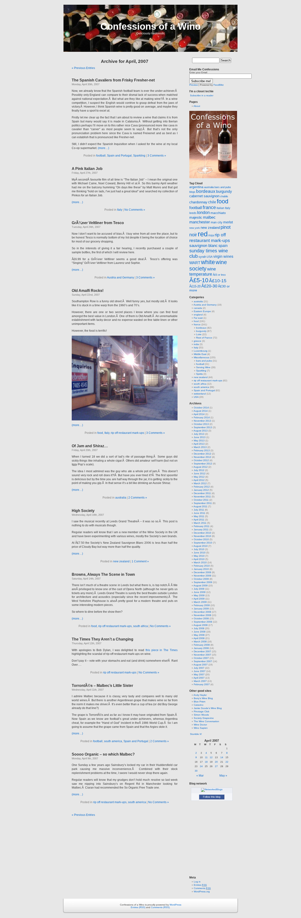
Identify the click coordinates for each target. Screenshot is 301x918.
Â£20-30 (209, 286)
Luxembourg (200, 351)
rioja (211, 235)
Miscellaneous (201, 357)
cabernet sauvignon (204, 196)
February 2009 (202, 605)
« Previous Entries (83, 68)
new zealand (121, 561)
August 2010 (201, 546)
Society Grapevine (204, 718)
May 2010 (199, 556)
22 (227, 762)
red (203, 234)
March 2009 (200, 602)
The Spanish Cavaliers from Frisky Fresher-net (113, 80)
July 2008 (199, 628)
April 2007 (199, 677)
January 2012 (201, 490)
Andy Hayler (200, 695)
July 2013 (199, 434)
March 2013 (200, 447)
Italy (119, 209)
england (198, 314)
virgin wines (223, 256)
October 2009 (201, 579)
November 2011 (202, 496)
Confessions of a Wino (150, 26)
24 (201, 766)
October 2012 (201, 460)
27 (216, 766)
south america (113, 741)
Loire (199, 334)
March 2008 (200, 641)
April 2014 (199, 414)
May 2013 (199, 440)
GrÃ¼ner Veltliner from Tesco (98, 223)
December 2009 (202, 572)
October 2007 (201, 658)
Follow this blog (211, 796)
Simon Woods (201, 714)
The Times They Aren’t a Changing (102, 639)
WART (194, 263)
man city (216, 222)
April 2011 (199, 519)
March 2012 (200, 483)
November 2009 (202, 575)
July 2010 (199, 549)
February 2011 (202, 526)
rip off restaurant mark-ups (127, 433)
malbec (209, 217)
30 (196, 770)
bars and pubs (222, 187)
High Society (83, 511)
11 (206, 757)
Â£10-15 (217, 280)
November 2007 (202, 654)
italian (220, 208)
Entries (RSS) (138, 907)
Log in (197, 881)
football (101, 155)
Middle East (200, 354)
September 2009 (203, 582)
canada (198, 308)
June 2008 (200, 631)
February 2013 (202, 450)
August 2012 (201, 467)
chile (212, 202)
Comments (202, 888)
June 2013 (200, 437)
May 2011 (199, 516)
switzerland (200, 393)
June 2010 (200, 552)
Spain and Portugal (119, 155)
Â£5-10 (198, 280)
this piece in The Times (162, 650)
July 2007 (199, 668)
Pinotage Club (201, 711)
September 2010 (203, 542)
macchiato (218, 213)
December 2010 (202, 532)
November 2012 (202, 457)
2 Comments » (137, 497)
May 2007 (199, 674)
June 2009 (200, 592)
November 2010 (202, 536)
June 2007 (200, 671)
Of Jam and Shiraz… (90, 446)
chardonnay (198, 202)
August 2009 (201, 585)
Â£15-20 (195, 286)
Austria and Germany (120, 277)
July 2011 (199, 509)
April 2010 (199, 559)
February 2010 (202, 565)
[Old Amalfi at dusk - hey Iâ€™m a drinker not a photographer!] (125, 419)
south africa (140, 626)
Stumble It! (195, 734)
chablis (224, 196)
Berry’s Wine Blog (203, 698)
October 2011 (201, 500)
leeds (192, 213)
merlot (228, 222)
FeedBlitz (219, 85)
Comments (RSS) (160, 907)
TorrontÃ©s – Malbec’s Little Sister (102, 686)
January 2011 (201, 529)
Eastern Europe (202, 311)
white (208, 262)
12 (211, 757)
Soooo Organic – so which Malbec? (103, 754)
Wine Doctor (200, 724)
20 (216, 762)
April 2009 (199, 598)
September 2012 (203, 463)
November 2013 (202, 420)
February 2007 (202, 684)
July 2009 (199, 589)
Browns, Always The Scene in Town (103, 574)
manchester (199, 222)
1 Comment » (140, 561)
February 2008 (202, 645)
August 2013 (201, 430)
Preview (193, 85)
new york (194, 227)
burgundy (224, 191)
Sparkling (139, 155)
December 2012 (202, 453)
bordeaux (205, 191)
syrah (202, 256)
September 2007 (203, 661)
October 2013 (201, 424)
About (197, 106)
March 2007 (200, 681)
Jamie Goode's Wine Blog (208, 708)
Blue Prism (199, 701)
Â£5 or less (219, 274)
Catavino (198, 705)
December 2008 (202, 612)
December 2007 (202, 651)
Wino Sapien (201, 728)
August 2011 (200, 506)
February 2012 (202, 486)
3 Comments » (156, 155)
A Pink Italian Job (87, 169)
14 (221, 757)
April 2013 (199, 444)
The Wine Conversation (206, 721)
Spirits (199, 374)
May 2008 (199, 635)
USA (210, 256)
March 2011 (200, 523)
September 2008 (203, 621)
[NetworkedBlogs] (211, 789)
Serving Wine (203, 367)
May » (223, 775)
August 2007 (201, 664)
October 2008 (201, 618)
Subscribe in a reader (201, 95)
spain (223, 246)
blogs (192, 191)
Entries (200, 885)
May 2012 (199, 476)
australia (120, 497)
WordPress (175, 904)
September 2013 (203, 427)
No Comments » (134, 209)
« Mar (200, 775)
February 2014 (202, 417)
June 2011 (199, 513)
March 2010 (200, 562)
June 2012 (200, 473)
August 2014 (201, 411)
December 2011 (202, 493)
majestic (195, 217)
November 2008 (202, 615)
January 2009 (201, 608)
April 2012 (199, 480)
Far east (198, 318)
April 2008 (199, 638)
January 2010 (201, 569)
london (203, 212)
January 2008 (201, 648)
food (100, 433)
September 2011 (203, 503)
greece (197, 341)
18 (206, 762)
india (196, 344)
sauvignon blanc (203, 245)
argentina (196, 187)
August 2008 (201, 625)
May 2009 (199, 595)
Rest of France (204, 337)
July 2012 (199, 470)
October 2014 (201, 407)
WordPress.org (202, 891)
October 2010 (201, 539)
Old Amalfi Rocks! (87, 291)
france (209, 207)
